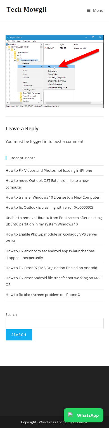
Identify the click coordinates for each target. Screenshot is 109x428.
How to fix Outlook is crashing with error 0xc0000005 (49, 207)
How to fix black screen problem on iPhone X (43, 294)
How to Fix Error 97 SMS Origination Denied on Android (51, 267)
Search (11, 314)
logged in (39, 141)
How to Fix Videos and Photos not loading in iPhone (49, 170)
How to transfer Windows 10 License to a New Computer (52, 197)
